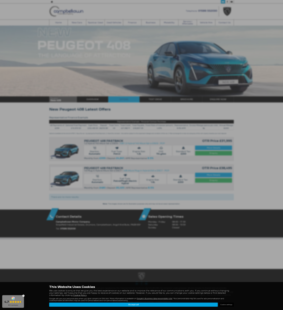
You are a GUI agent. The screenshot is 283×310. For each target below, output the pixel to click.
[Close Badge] (23, 296)
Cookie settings (226, 304)
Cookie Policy (80, 295)
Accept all (133, 304)
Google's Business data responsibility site (154, 298)
